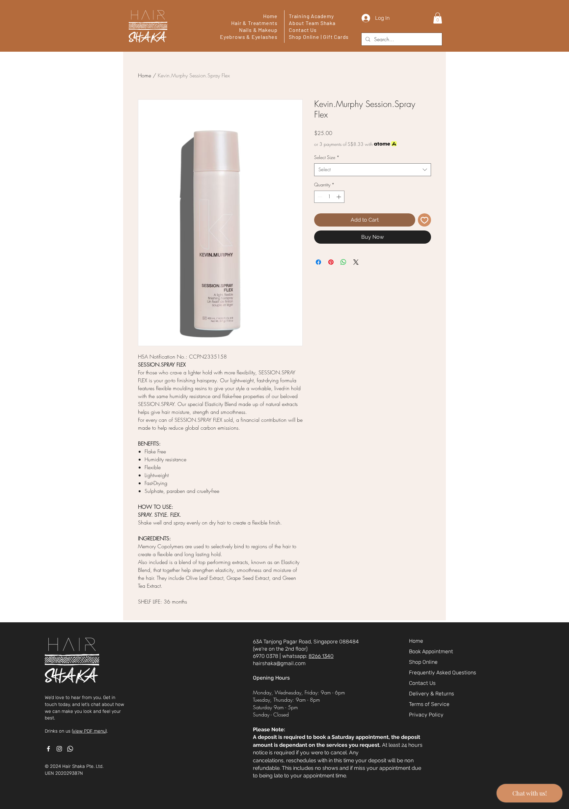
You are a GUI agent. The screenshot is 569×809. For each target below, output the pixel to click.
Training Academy (311, 16)
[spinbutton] (329, 196)
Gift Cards (336, 37)
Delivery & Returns (431, 693)
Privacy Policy (426, 715)
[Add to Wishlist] (424, 220)
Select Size (326, 157)
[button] (437, 18)
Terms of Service (429, 704)
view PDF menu (89, 731)
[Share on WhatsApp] (343, 262)
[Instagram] (59, 748)
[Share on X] (356, 262)
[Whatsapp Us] (70, 748)
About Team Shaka (312, 23)
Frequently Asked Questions (441, 672)
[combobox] (372, 169)
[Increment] (339, 196)
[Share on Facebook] (318, 262)
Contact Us (303, 30)
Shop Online (304, 37)
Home (270, 16)
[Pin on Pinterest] (331, 262)
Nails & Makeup (258, 30)
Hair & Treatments (254, 23)
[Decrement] (319, 196)
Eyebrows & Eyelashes (249, 37)
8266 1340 (321, 656)
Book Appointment (431, 651)
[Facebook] (48, 748)
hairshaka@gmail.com (279, 663)
